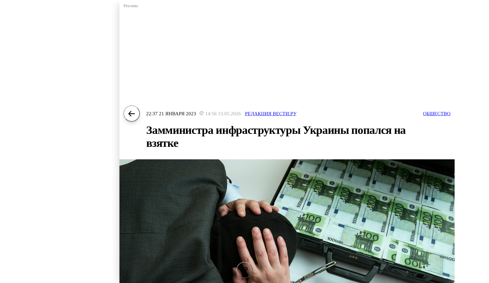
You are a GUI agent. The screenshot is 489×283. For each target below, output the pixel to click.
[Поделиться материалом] (244, 270)
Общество (437, 113)
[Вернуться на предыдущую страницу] (132, 113)
